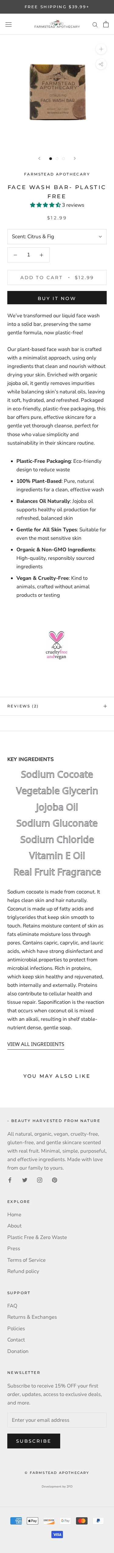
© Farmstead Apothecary (57, 1473)
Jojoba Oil (57, 807)
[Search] (95, 24)
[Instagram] (39, 1180)
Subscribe (33, 1441)
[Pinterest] (54, 1180)
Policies (16, 1328)
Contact (16, 1339)
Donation (18, 1351)
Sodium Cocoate (57, 774)
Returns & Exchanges (32, 1317)
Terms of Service (26, 1260)
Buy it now (57, 298)
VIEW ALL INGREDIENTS (35, 1043)
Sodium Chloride (57, 839)
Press (13, 1248)
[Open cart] (106, 24)
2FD (70, 1487)
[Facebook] (9, 1180)
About (14, 1225)
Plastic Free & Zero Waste (37, 1237)
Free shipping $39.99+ (57, 6)
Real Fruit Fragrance (57, 872)
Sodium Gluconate (57, 823)
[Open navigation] (8, 24)
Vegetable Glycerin (57, 790)
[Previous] (39, 158)
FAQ (12, 1305)
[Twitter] (24, 1180)
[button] (46, 205)
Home (14, 1214)
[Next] (75, 158)
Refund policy (23, 1271)
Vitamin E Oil (57, 855)
